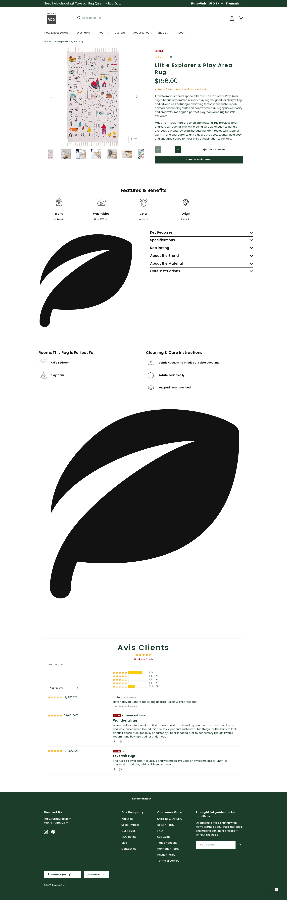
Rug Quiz (114, 3)
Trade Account (167, 843)
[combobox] (143, 18)
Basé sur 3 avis (143, 659)
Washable (83, 33)
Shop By (163, 33)
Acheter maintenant (199, 159)
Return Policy (165, 825)
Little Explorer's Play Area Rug (68, 42)
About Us (127, 819)
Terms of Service (168, 861)
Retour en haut (142, 798)
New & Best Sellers (56, 33)
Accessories (141, 33)
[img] (55, 697)
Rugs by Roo (58, 885)
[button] (241, 18)
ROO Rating (128, 837)
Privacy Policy (166, 855)
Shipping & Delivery (169, 819)
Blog (124, 843)
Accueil (47, 42)
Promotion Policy (168, 849)
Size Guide (163, 837)
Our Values (128, 831)
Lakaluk (159, 51)
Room (102, 33)
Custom (120, 33)
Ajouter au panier (213, 149)
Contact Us (128, 849)
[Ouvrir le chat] (276, 889)
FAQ (160, 831)
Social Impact (130, 825)
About (181, 33)
